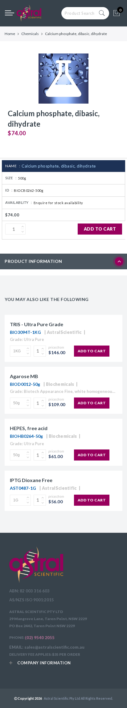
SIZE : (10, 178)
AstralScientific (64, 332)
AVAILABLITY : (18, 202)
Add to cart (100, 228)
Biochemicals (60, 384)
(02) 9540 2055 (40, 637)
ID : (8, 190)
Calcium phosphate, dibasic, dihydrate (59, 166)
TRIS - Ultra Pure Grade (36, 324)
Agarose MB (24, 376)
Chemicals (30, 33)
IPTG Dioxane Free (31, 480)
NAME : (12, 166)
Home (10, 33)
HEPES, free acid (28, 428)
